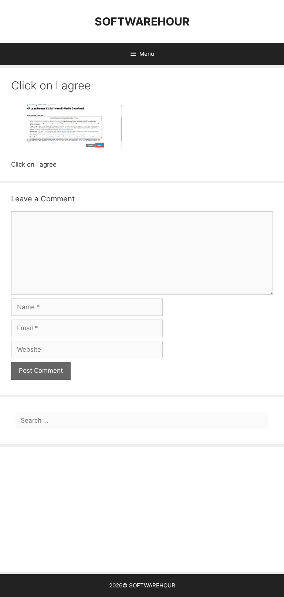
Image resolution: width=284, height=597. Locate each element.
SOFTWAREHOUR (142, 21)
